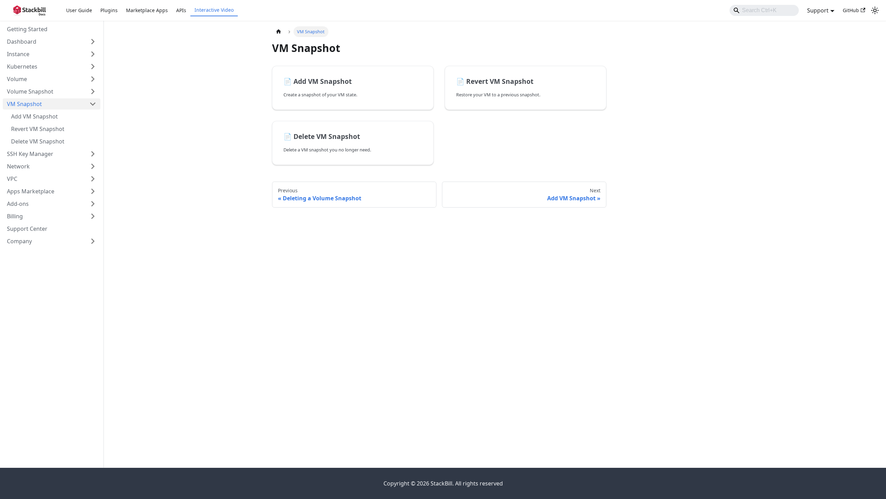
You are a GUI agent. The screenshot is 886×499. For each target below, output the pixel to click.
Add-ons (18, 204)
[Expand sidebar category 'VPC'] (92, 178)
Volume (17, 79)
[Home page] (278, 31)
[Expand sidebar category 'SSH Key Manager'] (92, 153)
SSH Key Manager (30, 154)
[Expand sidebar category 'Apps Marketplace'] (92, 191)
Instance (18, 54)
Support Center (27, 229)
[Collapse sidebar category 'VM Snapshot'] (92, 104)
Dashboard (21, 41)
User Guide (79, 10)
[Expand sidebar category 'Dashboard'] (92, 41)
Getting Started (27, 29)
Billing (15, 216)
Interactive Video (214, 10)
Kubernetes (22, 66)
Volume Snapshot (30, 91)
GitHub (851, 10)
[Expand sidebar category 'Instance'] (92, 54)
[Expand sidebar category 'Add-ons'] (92, 203)
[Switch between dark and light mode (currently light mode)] (874, 10)
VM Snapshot (24, 104)
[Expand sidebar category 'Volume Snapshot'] (92, 91)
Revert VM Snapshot (37, 129)
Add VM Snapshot (34, 116)
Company (19, 241)
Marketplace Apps (147, 10)
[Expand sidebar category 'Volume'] (92, 79)
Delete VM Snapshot (37, 141)
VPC (12, 179)
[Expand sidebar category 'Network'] (92, 166)
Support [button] (818, 10)
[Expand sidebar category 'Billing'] (92, 216)
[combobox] (764, 10)
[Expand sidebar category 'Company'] (92, 241)
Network (18, 166)
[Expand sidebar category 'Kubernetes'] (92, 66)
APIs (181, 10)
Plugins (109, 10)
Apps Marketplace (30, 191)
